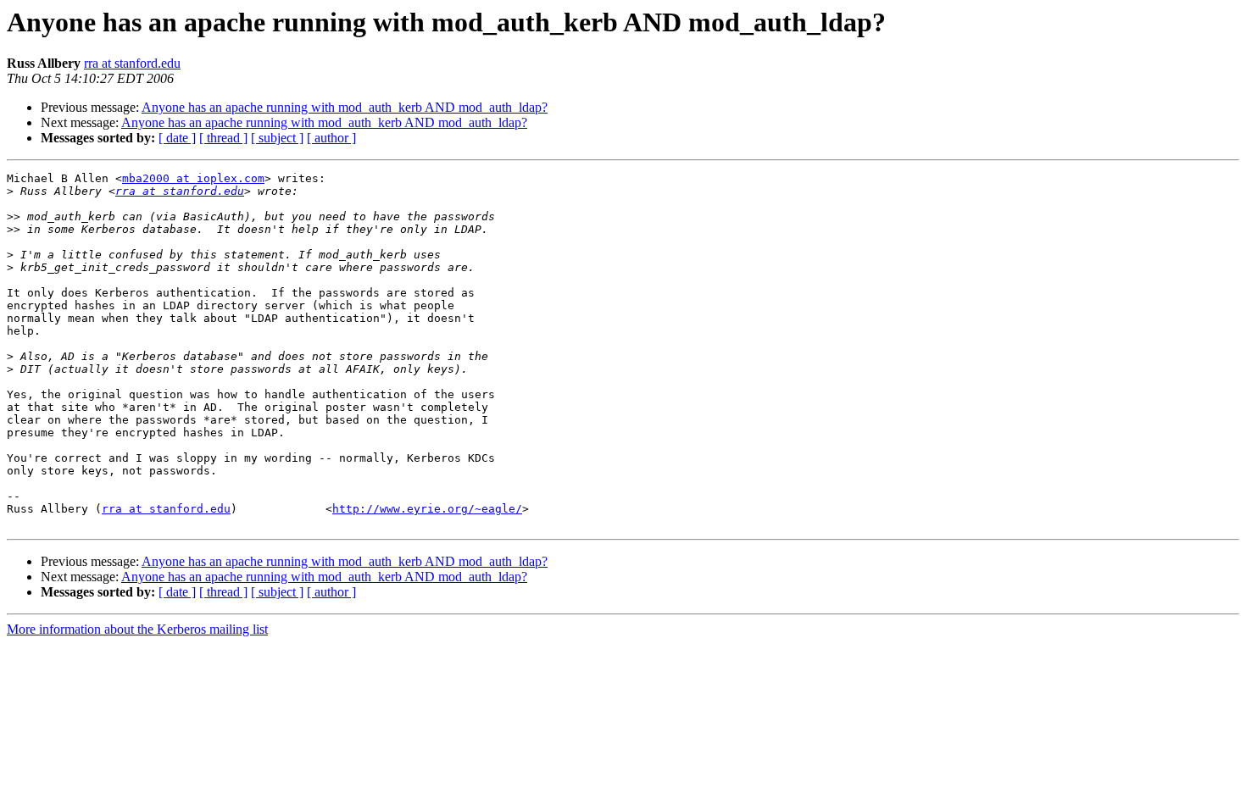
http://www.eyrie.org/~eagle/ (427, 508)
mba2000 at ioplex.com (193, 178)
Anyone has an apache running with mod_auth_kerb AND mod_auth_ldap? (345, 107)
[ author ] (331, 137)
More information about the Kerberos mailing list (137, 629)
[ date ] (177, 137)
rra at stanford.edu (132, 63)
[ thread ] (223, 137)
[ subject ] (277, 137)
